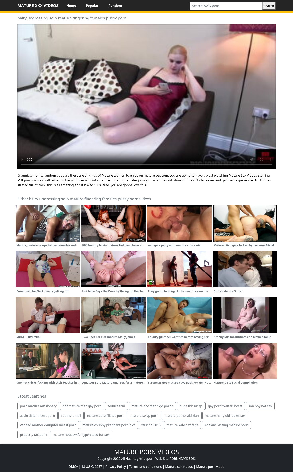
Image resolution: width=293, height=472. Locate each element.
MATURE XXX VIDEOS (37, 5)
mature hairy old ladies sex (225, 415)
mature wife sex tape (182, 425)
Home (71, 5)
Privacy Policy (115, 466)
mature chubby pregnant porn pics (108, 425)
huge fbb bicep (190, 406)
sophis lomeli (71, 415)
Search (269, 6)
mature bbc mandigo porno (152, 406)
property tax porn (33, 434)
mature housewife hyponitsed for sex (81, 434)
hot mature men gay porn (82, 406)
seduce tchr (116, 406)
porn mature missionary (38, 406)
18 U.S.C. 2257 (91, 466)
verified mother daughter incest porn (48, 425)
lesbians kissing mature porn (226, 425)
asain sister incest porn (37, 415)
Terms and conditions (145, 466)
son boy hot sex (260, 406)
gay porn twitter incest (225, 406)
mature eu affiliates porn (105, 415)
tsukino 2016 (151, 425)
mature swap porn (144, 415)
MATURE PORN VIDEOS (146, 452)
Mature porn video (210, 466)
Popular (92, 5)
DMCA (73, 466)
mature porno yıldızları (181, 415)
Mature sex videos (179, 466)
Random (115, 5)
